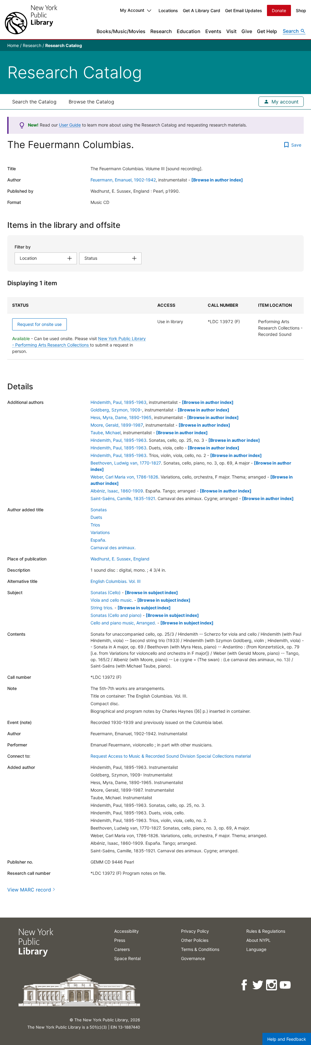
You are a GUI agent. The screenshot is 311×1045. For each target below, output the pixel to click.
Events (213, 31)
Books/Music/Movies (121, 31)
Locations (168, 10)
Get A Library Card (201, 10)
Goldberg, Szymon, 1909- (116, 409)
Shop (301, 10)
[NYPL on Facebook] (245, 985)
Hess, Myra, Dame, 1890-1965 (121, 417)
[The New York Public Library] (31, 19)
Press (119, 940)
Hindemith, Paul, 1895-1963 (118, 402)
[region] (155, 328)
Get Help (267, 31)
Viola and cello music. (112, 600)
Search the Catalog (34, 102)
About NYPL (258, 940)
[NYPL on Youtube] (286, 985)
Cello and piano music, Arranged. (123, 622)
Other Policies (194, 940)
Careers (122, 949)
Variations (100, 532)
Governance (193, 958)
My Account (132, 10)
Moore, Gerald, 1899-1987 (117, 425)
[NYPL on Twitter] (258, 985)
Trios (95, 524)
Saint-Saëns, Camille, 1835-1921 (123, 498)
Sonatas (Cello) (106, 592)
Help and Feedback (286, 1039)
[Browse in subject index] (151, 592)
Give (246, 31)
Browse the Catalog (91, 102)
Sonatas (99, 509)
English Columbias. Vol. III (116, 581)
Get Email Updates (243, 10)
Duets (96, 517)
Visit (231, 31)
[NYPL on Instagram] (272, 985)
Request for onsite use (39, 324)
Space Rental (127, 958)
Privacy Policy (195, 931)
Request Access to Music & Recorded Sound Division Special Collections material (171, 756)
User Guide (70, 124)
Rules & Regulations (265, 931)
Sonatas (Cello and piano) (116, 615)
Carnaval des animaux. (113, 547)
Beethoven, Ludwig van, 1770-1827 (126, 462)
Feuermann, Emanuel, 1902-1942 (123, 179)
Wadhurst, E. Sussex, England (120, 558)
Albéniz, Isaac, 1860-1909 (117, 490)
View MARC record (29, 890)
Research (161, 31)
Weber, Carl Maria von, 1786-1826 (124, 476)
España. (98, 540)
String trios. (102, 607)
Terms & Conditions (200, 949)
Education (188, 31)
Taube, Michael (106, 432)
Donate (279, 10)
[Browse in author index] (217, 179)
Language (256, 949)
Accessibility (126, 931)
